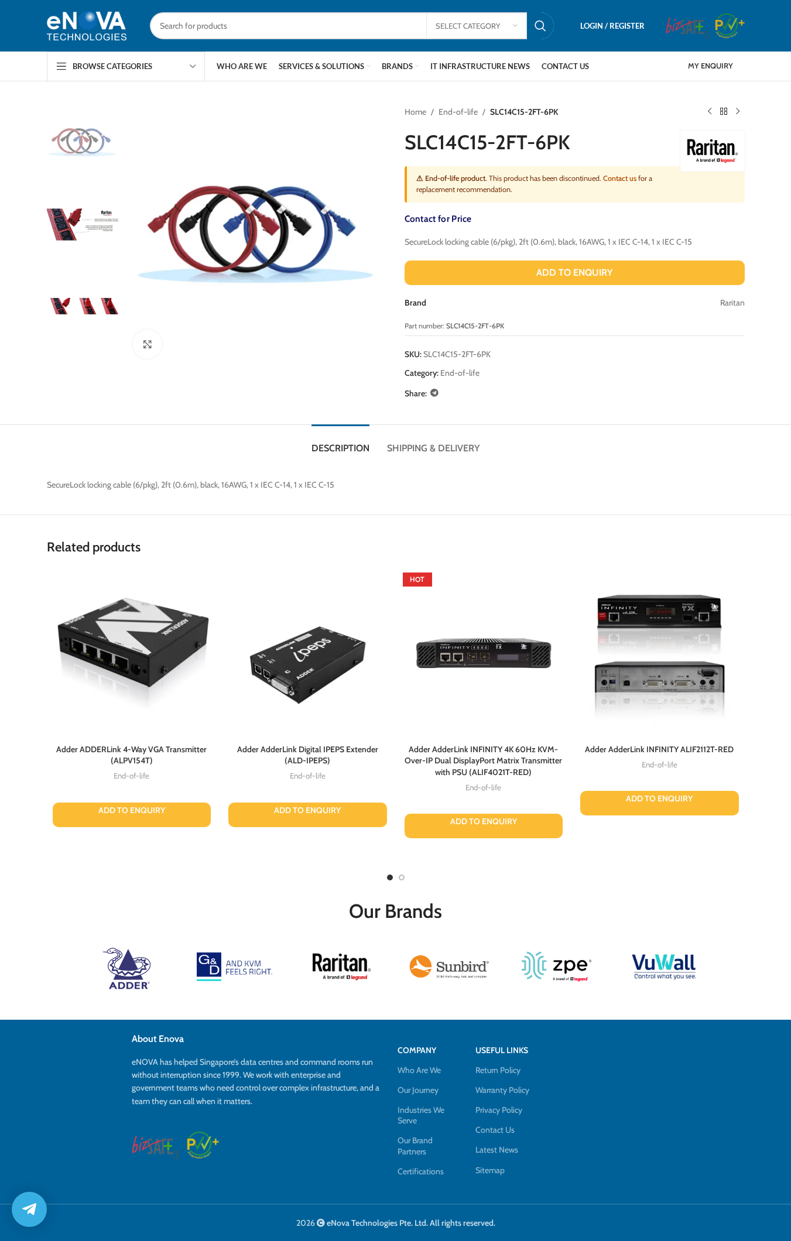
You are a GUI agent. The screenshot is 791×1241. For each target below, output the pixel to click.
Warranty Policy (502, 1090)
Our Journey (418, 1090)
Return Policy (498, 1070)
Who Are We (419, 1070)
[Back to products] (724, 112)
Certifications (421, 1171)
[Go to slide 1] (390, 877)
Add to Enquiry (574, 272)
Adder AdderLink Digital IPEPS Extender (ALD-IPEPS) (307, 755)
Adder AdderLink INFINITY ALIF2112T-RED (659, 749)
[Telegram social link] (434, 393)
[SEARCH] (540, 25)
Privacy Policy (498, 1110)
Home (415, 112)
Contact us (619, 178)
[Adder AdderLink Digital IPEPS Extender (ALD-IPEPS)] (307, 653)
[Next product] (738, 112)
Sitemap (490, 1170)
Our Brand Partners (415, 1145)
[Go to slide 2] (402, 877)
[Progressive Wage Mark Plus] (730, 26)
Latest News (496, 1149)
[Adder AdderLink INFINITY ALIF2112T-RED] (659, 653)
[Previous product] (710, 112)
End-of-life (458, 112)
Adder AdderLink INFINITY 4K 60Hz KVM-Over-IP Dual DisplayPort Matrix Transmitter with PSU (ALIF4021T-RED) (483, 760)
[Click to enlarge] (147, 344)
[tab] (340, 442)
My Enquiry (710, 65)
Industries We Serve (421, 1115)
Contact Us (495, 1130)
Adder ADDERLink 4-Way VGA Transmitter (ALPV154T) (131, 755)
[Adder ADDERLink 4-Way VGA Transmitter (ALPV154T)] (132, 653)
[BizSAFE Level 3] (687, 26)
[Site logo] (86, 25)
